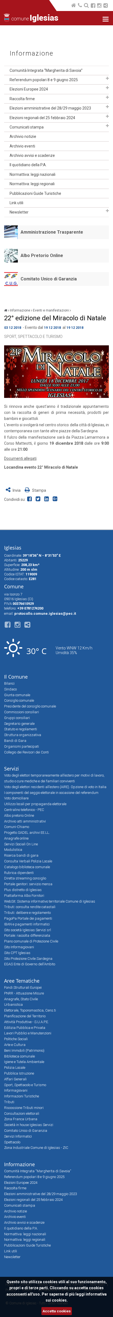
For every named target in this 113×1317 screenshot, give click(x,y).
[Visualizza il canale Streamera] (105, 6)
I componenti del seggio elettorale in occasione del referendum (51, 793)
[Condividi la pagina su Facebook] (30, 499)
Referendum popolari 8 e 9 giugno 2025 (44, 80)
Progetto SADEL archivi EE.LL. (27, 832)
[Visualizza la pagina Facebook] (93, 6)
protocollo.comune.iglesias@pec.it (45, 613)
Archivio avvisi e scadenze (32, 155)
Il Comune (16, 676)
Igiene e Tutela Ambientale (24, 1062)
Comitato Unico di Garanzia (49, 279)
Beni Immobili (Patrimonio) (24, 1050)
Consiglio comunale (19, 700)
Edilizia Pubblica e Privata (24, 1028)
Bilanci (9, 683)
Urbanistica (13, 1004)
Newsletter (19, 212)
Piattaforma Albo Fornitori (24, 896)
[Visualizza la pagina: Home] (74, 6)
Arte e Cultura (15, 1045)
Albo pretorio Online (19, 815)
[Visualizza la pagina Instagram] (99, 6)
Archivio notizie (23, 136)
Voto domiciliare (16, 798)
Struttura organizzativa (22, 735)
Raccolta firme (22, 99)
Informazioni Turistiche (21, 1096)
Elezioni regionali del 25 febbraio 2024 (42, 118)
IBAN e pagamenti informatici (27, 924)
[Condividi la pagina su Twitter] (39, 499)
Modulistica (13, 850)
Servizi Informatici (18, 1136)
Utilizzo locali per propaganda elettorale (35, 804)
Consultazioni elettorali (21, 1113)
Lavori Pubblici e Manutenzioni (27, 1033)
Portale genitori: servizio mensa (28, 884)
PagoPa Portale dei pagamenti (28, 918)
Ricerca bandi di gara (21, 855)
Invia (16, 490)
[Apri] (107, 78)
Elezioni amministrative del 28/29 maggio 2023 (50, 108)
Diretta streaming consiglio (25, 878)
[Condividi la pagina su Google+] (56, 499)
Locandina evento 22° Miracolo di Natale (41, 467)
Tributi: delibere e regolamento (27, 913)
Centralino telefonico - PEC (24, 810)
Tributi (9, 1102)
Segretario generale (19, 724)
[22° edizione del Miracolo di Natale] (56, 371)
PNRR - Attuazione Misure (24, 993)
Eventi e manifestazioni (51, 310)
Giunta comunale (17, 695)
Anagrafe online (16, 838)
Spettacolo (12, 1142)
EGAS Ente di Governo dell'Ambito (29, 964)
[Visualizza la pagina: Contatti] (80, 6)
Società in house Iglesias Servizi (28, 1125)
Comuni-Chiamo (16, 827)
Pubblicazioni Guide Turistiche (35, 193)
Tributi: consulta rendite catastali (29, 907)
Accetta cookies (57, 1311)
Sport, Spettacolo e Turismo (33, 336)
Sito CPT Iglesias (17, 953)
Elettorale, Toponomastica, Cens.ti (30, 1010)
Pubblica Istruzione (19, 1073)
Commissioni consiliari (21, 712)
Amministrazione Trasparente (52, 232)
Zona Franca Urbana (20, 1119)
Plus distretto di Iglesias (23, 890)
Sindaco (10, 689)
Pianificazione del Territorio (25, 1016)
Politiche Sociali (16, 1039)
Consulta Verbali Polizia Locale (28, 861)
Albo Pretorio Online (42, 255)
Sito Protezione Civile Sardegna (28, 959)
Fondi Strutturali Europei (23, 987)
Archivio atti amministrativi (25, 821)
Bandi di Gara (15, 741)
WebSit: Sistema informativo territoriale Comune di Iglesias (49, 901)
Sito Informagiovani (19, 947)
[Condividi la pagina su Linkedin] (47, 499)
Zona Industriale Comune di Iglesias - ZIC (36, 1148)
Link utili (16, 203)
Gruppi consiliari (17, 718)
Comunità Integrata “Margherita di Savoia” (46, 70)
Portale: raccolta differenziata (27, 935)
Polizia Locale (14, 1067)
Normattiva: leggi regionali (32, 184)
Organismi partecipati (21, 746)
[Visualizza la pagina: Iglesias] (5, 310)
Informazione (31, 53)
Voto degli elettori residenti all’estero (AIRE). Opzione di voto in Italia (55, 787)
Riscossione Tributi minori (24, 1108)
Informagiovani (15, 1090)
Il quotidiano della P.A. (28, 165)
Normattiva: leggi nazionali (32, 174)
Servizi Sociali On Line (21, 844)
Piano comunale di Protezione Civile (31, 941)
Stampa (38, 490)
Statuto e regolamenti (20, 729)
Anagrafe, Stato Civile (21, 999)
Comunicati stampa (27, 127)
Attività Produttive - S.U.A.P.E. (26, 1022)
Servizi (11, 768)
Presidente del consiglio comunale (30, 706)
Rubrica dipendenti (19, 873)
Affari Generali (15, 1079)
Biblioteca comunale (19, 1056)
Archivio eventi (22, 146)
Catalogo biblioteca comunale (27, 867)
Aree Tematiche (21, 980)
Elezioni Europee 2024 (29, 89)
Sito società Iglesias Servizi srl (27, 930)
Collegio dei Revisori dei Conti (26, 752)
